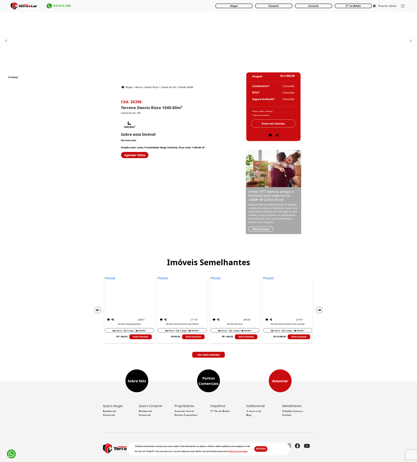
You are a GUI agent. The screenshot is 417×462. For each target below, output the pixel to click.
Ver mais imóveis (209, 355)
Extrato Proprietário (186, 415)
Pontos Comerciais (208, 381)
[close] (402, 6)
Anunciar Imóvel (184, 411)
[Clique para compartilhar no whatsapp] (277, 136)
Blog (248, 415)
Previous (6, 40)
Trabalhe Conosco (292, 411)
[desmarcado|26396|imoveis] (270, 135)
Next (410, 40)
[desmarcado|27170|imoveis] (161, 320)
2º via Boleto (353, 5)
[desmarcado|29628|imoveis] (214, 320)
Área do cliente (386, 6)
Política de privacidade (237, 451)
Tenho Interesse (140, 336)
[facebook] (297, 448)
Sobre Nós (137, 380)
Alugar (234, 5)
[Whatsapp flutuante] (11, 453)
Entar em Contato (273, 123)
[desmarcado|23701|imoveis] (267, 320)
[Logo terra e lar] (24, 5)
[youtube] (307, 448)
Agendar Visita (134, 155)
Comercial (109, 415)
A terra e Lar (253, 411)
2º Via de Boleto (220, 411)
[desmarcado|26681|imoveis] (108, 320)
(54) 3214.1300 (61, 5)
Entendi (261, 449)
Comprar (273, 5)
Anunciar (313, 5)
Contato (286, 415)
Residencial (109, 411)
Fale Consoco (260, 229)
